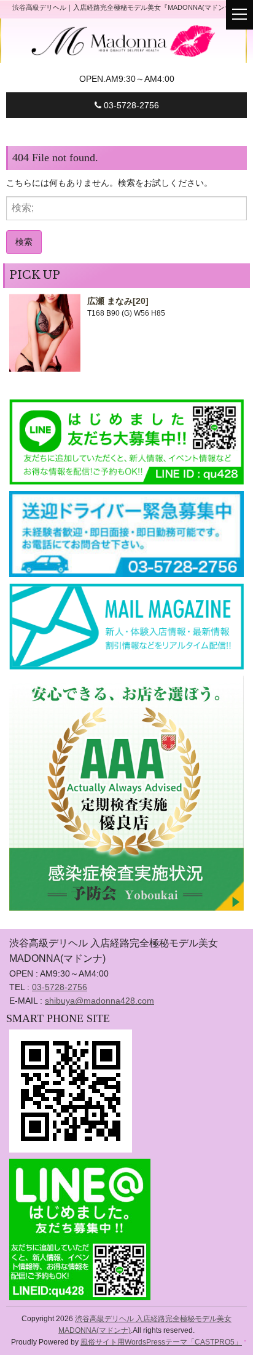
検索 (24, 242)
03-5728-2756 (130, 105)
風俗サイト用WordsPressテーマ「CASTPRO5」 (161, 1342)
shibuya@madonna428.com (99, 1000)
